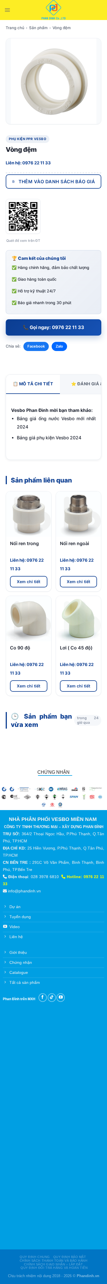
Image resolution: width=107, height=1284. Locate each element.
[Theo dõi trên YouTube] (60, 997)
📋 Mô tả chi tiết (33, 383)
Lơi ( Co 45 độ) (76, 648)
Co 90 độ (20, 648)
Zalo (59, 346)
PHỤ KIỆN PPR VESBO (27, 139)
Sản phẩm (38, 27)
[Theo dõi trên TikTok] (52, 997)
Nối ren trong (24, 543)
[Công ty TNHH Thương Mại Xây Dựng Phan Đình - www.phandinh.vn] (53, 10)
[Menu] (7, 10)
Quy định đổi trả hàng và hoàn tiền (54, 1267)
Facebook (36, 346)
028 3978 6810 (45, 876)
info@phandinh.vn (24, 891)
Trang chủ (15, 27)
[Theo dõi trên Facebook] (43, 997)
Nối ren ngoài (74, 543)
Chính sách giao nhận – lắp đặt (53, 1264)
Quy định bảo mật (69, 1257)
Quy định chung (35, 1257)
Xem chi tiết (28, 581)
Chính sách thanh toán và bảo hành (54, 1260)
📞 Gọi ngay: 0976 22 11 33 (53, 327)
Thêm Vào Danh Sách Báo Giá (57, 181)
